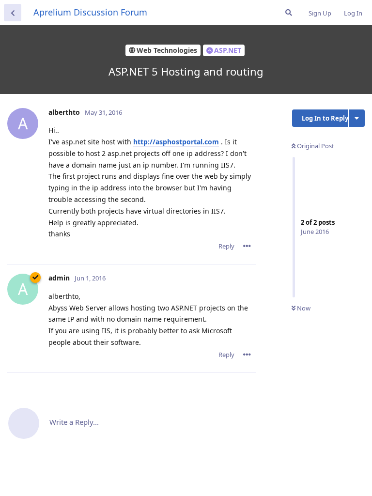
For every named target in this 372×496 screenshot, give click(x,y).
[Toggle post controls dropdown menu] (247, 246)
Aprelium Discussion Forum (90, 12)
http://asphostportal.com (176, 141)
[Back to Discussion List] (12, 12)
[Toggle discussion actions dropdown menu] (357, 118)
